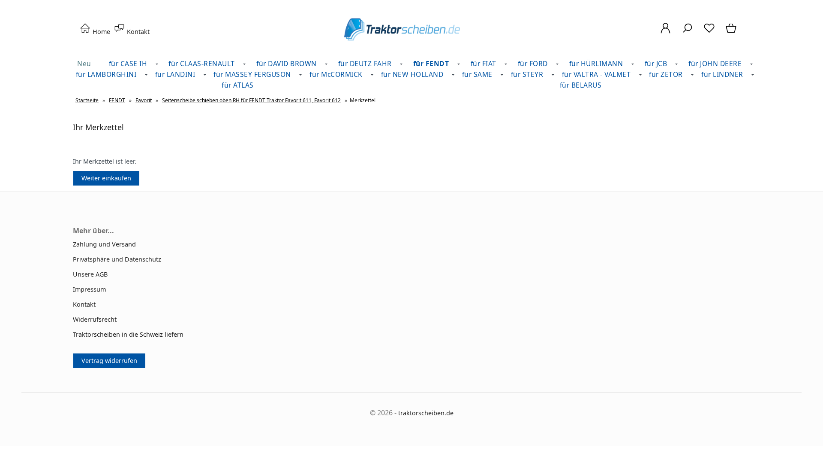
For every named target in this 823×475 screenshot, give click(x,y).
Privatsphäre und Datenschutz (117, 259)
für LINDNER (722, 74)
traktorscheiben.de (426, 413)
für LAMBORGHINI (106, 74)
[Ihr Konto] (665, 32)
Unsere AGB (90, 274)
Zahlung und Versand (104, 244)
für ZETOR (666, 74)
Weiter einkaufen (106, 178)
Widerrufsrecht (95, 319)
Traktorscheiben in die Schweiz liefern (128, 334)
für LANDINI (175, 74)
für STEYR (527, 74)
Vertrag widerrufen (109, 360)
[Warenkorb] (732, 32)
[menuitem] (204, 63)
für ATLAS (238, 85)
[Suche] (687, 32)
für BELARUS (581, 85)
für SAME (477, 74)
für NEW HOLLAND (412, 74)
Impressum (89, 289)
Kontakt (137, 31)
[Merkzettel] (709, 32)
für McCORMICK (336, 74)
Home (100, 31)
